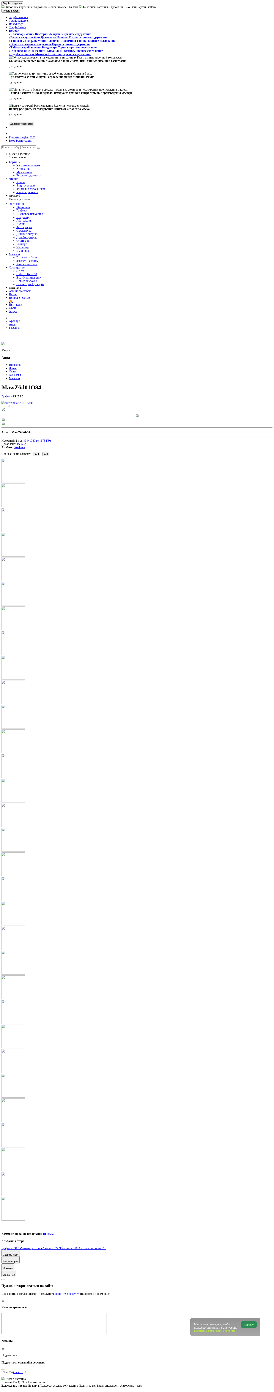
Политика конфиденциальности (99, 1385)
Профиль (15, 364)
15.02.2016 (23, 443)
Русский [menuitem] (14, 137)
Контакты (38, 1382)
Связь (12, 371)
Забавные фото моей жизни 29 (38, 1248)
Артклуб (19, 197)
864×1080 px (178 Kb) (37, 440)
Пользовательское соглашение (59, 1385)
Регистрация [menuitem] (24, 140)
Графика (6, 396)
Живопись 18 (68, 1248)
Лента (13, 368)
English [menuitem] (24, 137)
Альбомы (15, 374)
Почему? (49, 1233)
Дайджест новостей (21, 123)
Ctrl (37, 454)
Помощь (7, 1382)
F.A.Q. (17, 1382)
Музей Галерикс (19, 155)
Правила (34, 1385)
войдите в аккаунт (67, 1293)
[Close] (38, 148)
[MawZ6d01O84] (17, 402)
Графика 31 (9, 1248)
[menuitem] (32, 137)
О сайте (27, 1382)
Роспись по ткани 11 (92, 1248)
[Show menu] (25, 4)
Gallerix (18, 1372)
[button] (18, 17)
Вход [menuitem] (12, 140)
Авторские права (131, 1385)
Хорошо (249, 1324)
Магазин (14, 378)
